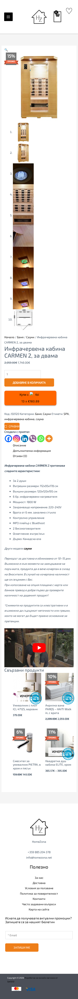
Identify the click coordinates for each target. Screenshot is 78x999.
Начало (9, 337)
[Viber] (32, 438)
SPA (66, 414)
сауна (40, 419)
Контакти (39, 898)
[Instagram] (16, 438)
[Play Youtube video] (39, 647)
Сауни (30, 337)
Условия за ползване (39, 888)
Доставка (39, 883)
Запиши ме (22, 947)
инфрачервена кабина (19, 419)
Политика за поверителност (39, 893)
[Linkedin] (24, 438)
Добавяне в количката (29, 382)
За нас (39, 877)
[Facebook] (8, 438)
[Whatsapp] (41, 438)
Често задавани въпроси (39, 904)
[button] (6, 49)
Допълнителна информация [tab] (32, 450)
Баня (20, 337)
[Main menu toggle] (8, 17)
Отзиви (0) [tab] (20, 456)
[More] (49, 438)
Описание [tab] (19, 445)
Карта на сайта (39, 909)
